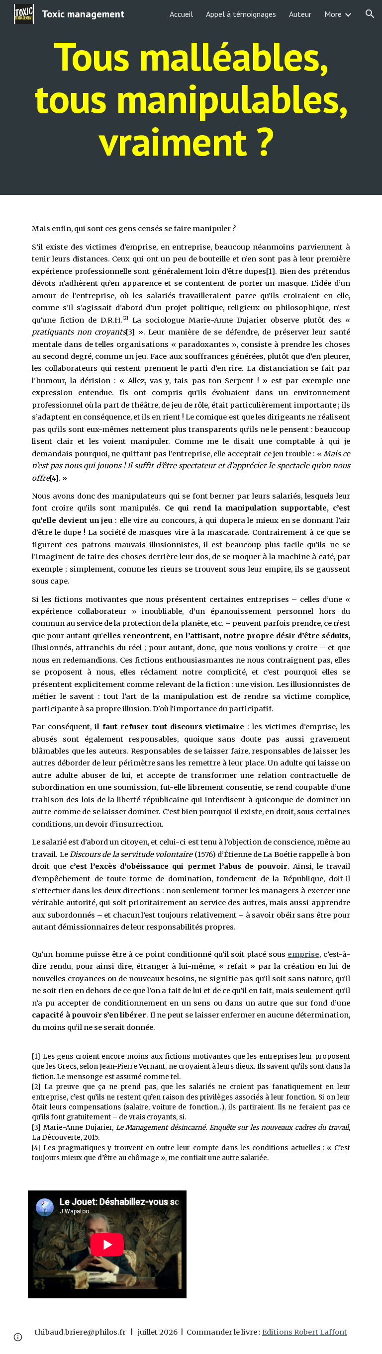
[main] (191, 97)
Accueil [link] (181, 14)
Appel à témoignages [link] (241, 14)
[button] (370, 14)
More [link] (333, 14)
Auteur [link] (300, 14)
